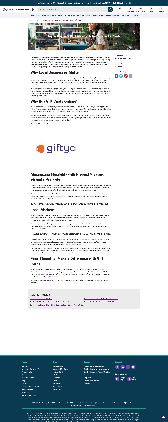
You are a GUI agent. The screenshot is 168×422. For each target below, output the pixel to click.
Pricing (24, 384)
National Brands (58, 372)
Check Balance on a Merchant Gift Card (97, 372)
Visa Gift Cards (58, 366)
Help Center (88, 378)
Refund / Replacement (91, 381)
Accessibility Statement (88, 405)
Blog (37, 20)
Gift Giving (118, 66)
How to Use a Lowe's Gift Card (41, 299)
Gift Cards (56, 375)
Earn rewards (57, 387)
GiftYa (55, 381)
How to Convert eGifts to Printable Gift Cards (101, 299)
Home (30, 20)
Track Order (88, 375)
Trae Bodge (126, 58)
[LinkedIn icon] (122, 367)
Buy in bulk (56, 384)
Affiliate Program (27, 389)
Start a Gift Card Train (29, 395)
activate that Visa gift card (50, 280)
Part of (60, 403)
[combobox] (72, 9)
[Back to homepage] (19, 9)
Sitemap (87, 384)
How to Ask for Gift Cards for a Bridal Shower (101, 302)
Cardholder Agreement (117, 403)
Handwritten (57, 389)
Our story (25, 366)
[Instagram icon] (128, 367)
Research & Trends (28, 378)
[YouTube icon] (133, 367)
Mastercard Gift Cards (60, 369)
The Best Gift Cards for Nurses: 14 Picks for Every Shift (50, 302)
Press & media (27, 372)
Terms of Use (90, 403)
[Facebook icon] (117, 367)
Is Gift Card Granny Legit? (30, 369)
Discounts (56, 378)
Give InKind (25, 392)
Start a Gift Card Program (30, 387)
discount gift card (55, 67)
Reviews (25, 375)
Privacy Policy (79, 403)
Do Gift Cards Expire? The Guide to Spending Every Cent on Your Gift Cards (57, 305)
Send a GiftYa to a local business (43, 124)
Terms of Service (102, 403)
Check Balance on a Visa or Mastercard (97, 369)
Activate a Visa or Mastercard (94, 366)
